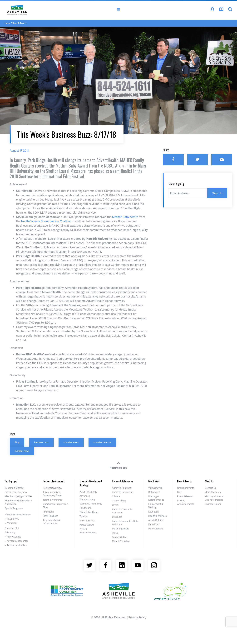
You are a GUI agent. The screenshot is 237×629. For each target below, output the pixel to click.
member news (22, 450)
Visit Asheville (155, 487)
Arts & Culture (86, 524)
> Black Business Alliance (18, 514)
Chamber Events (185, 487)
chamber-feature (102, 442)
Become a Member (14, 487)
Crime (115, 504)
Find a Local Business (16, 492)
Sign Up (217, 193)
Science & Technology (90, 503)
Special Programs (14, 508)
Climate (116, 496)
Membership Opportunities (18, 496)
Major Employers (120, 528)
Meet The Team (213, 492)
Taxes (115, 532)
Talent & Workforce (52, 499)
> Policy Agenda (13, 536)
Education (117, 516)
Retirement (154, 492)
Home (7, 23)
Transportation (119, 537)
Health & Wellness (157, 515)
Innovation (48, 511)
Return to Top (118, 468)
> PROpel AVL (12, 518)
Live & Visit (154, 481)
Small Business (50, 515)
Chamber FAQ (12, 528)
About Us (209, 481)
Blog (17, 442)
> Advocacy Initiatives (16, 545)
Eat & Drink (154, 524)
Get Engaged (11, 481)
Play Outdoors (155, 528)
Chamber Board (213, 503)
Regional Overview (52, 487)
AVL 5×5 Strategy (88, 491)
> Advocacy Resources (16, 540)
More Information (121, 541)
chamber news (71, 442)
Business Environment (53, 481)
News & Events (19, 23)
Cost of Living (119, 500)
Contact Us (210, 487)
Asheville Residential (122, 492)
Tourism (83, 516)
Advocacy (10, 532)
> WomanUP (11, 522)
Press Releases (185, 496)
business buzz (41, 442)
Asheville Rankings (121, 487)
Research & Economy (122, 481)
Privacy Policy (137, 617)
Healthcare (85, 507)
